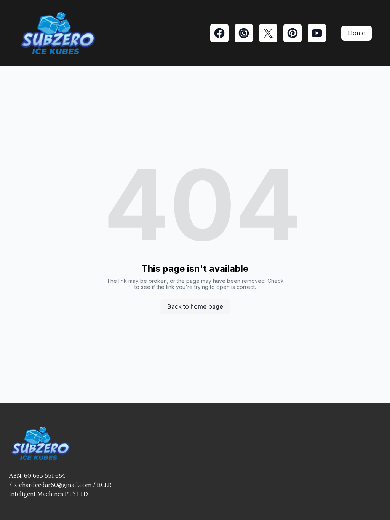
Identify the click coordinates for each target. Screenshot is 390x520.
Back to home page (195, 306)
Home (356, 33)
